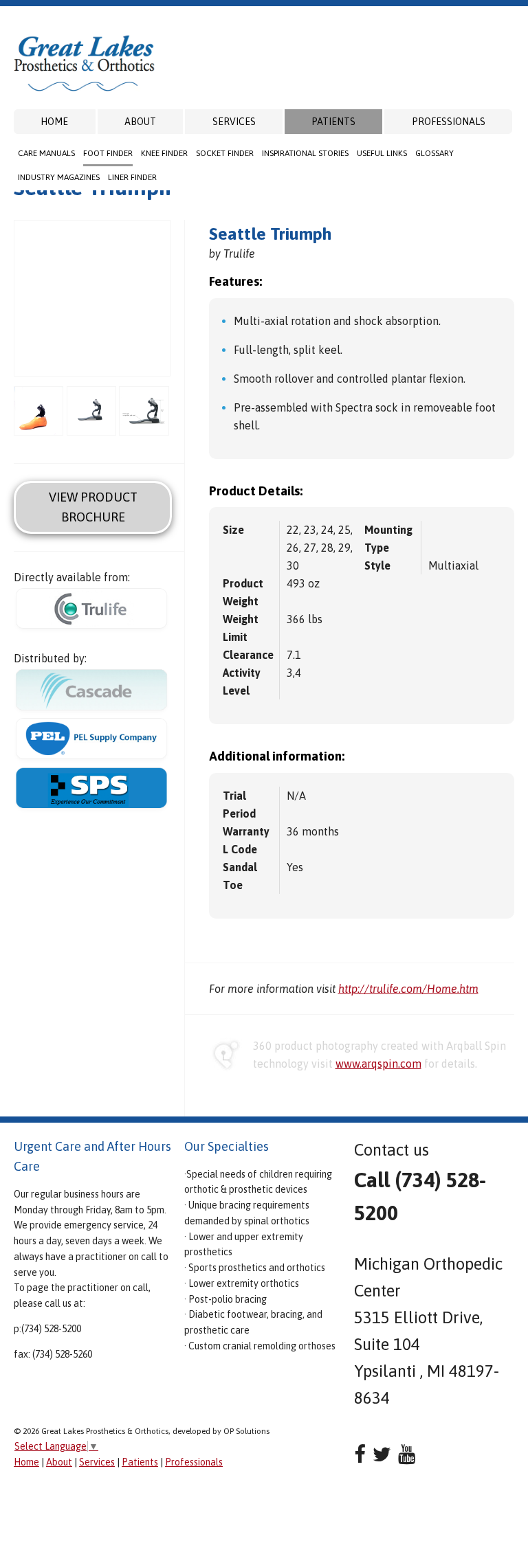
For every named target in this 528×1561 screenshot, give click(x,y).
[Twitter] (382, 1454)
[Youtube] (406, 1454)
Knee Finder (164, 153)
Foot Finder (108, 153)
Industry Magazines (59, 177)
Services (234, 121)
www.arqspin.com (378, 1063)
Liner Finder (132, 177)
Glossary (434, 153)
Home (54, 121)
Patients (333, 121)
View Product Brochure (93, 507)
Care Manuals (46, 153)
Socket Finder (225, 153)
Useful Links (382, 153)
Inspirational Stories (305, 153)
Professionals (448, 121)
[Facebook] (360, 1454)
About (140, 121)
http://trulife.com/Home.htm (408, 988)
